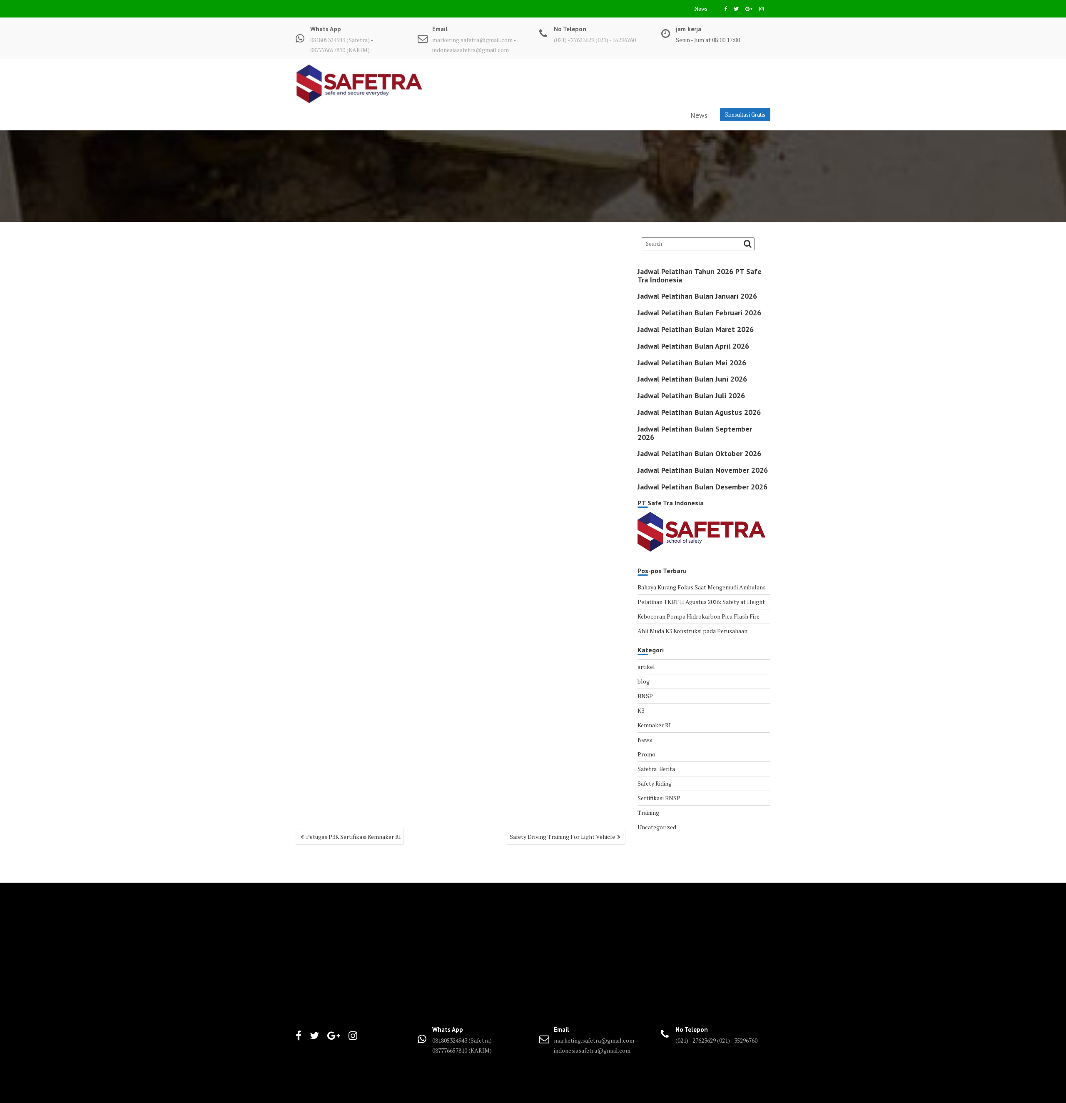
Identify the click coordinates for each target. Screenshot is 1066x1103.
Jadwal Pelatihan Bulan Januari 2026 (697, 296)
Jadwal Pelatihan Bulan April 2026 (693, 346)
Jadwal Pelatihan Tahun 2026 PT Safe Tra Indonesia (700, 275)
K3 (641, 710)
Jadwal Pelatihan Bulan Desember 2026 (702, 487)
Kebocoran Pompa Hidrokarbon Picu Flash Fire (699, 616)
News (700, 8)
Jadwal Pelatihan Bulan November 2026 (703, 470)
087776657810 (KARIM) (340, 50)
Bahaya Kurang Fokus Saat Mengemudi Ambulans (702, 587)
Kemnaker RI (654, 725)
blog (644, 681)
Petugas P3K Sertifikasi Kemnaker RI (353, 837)
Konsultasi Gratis (745, 114)
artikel (646, 667)
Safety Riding (655, 783)
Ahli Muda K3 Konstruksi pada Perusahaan (692, 631)
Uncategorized (657, 827)
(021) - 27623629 (574, 40)
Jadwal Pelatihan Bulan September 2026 (695, 433)
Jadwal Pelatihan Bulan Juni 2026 (692, 379)
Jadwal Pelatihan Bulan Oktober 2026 (699, 453)
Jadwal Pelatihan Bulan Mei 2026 (692, 362)
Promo (646, 754)
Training (648, 812)
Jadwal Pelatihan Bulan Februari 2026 (699, 312)
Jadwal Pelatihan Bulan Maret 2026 (696, 329)
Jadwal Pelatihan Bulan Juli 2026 (691, 395)
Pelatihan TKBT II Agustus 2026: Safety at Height (701, 602)
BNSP (645, 696)
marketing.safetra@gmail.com (472, 40)
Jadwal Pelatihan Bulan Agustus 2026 (699, 412)
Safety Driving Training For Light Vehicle (562, 837)
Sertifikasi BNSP (659, 798)
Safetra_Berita (656, 769)
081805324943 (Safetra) (340, 40)
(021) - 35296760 (615, 40)
